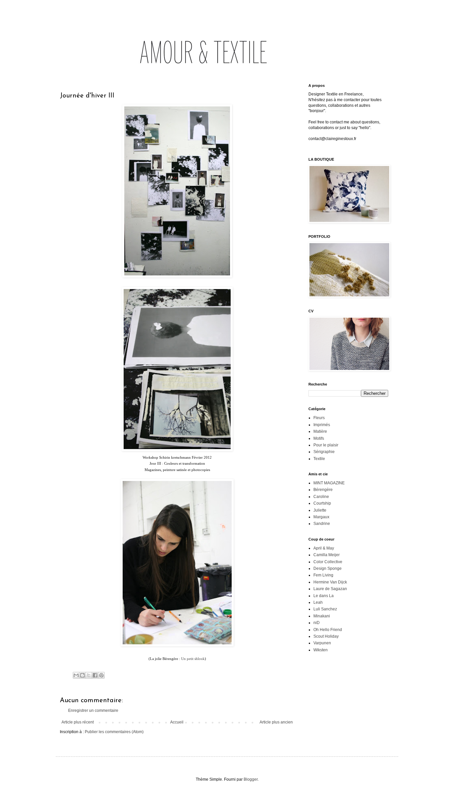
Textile (319, 458)
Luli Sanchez (325, 609)
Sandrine (321, 523)
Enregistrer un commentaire (93, 710)
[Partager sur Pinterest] (101, 675)
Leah (318, 602)
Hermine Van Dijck (330, 582)
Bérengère (323, 489)
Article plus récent (77, 722)
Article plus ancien (276, 722)
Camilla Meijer (326, 555)
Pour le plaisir (325, 445)
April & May (323, 548)
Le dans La (323, 595)
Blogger (251, 779)
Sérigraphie (324, 451)
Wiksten (320, 650)
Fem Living (323, 575)
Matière (320, 431)
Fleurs (319, 417)
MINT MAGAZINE (329, 483)
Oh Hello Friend (327, 629)
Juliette (319, 510)
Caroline (321, 496)
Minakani (321, 616)
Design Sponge (327, 568)
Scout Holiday (326, 636)
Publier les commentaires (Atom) (114, 731)
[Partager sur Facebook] (95, 675)
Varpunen (322, 643)
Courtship (322, 503)
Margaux (321, 517)
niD (316, 622)
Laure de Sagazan (330, 588)
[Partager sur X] (88, 675)
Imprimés (321, 424)
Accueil (176, 722)
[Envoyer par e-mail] (76, 675)
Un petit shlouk (193, 659)
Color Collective (327, 561)
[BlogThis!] (82, 675)
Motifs (318, 438)
